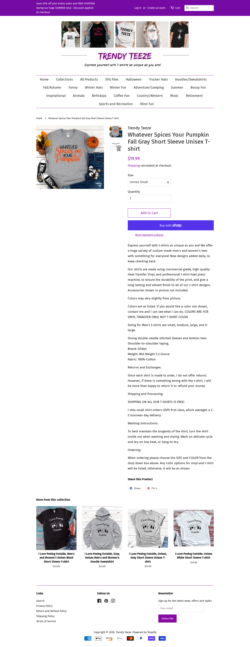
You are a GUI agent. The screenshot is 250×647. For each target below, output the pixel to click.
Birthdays (99, 96)
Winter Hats (94, 87)
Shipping (134, 165)
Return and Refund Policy (51, 611)
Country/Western (150, 96)
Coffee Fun (122, 96)
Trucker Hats (158, 79)
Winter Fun (118, 87)
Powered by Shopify (144, 632)
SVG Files (111, 79)
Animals (79, 96)
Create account (156, 7)
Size (130, 175)
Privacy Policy (44, 606)
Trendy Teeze (123, 632)
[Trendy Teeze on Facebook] (99, 601)
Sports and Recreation (116, 104)
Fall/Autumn (52, 87)
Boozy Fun (198, 87)
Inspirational (56, 96)
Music (174, 96)
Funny (73, 87)
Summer (177, 87)
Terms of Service (46, 621)
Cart (177, 7)
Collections (64, 79)
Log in (137, 7)
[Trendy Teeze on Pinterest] (106, 601)
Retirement (194, 96)
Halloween (134, 79)
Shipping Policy (45, 616)
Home (44, 79)
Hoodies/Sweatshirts (191, 79)
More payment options (149, 235)
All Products (89, 79)
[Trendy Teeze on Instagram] (113, 601)
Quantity (134, 192)
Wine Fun (147, 104)
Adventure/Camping (149, 87)
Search (40, 600)
